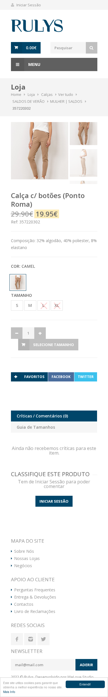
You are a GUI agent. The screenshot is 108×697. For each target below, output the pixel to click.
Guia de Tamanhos (36, 427)
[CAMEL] (18, 282)
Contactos (23, 604)
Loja (31, 94)
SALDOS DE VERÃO (28, 101)
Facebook (61, 376)
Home (16, 94)
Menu (33, 64)
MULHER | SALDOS (66, 101)
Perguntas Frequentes (34, 589)
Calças (47, 94)
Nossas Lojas (27, 558)
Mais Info (9, 692)
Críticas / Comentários (42, 416)
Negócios (23, 565)
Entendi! (85, 684)
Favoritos (34, 376)
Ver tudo (65, 94)
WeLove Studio (80, 676)
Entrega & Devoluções (35, 597)
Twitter (86, 376)
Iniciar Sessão (28, 4)
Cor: (23, 266)
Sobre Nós (24, 551)
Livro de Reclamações (34, 611)
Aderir (86, 664)
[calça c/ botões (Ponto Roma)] (39, 150)
